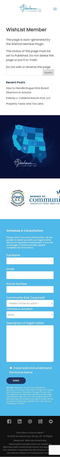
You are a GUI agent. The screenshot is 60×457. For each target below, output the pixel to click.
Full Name (13, 255)
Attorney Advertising (36, 440)
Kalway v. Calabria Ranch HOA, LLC (28, 98)
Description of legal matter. (25, 323)
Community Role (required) (25, 298)
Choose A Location (19, 309)
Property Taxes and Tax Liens (25, 104)
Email (10, 269)
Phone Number (16, 284)
